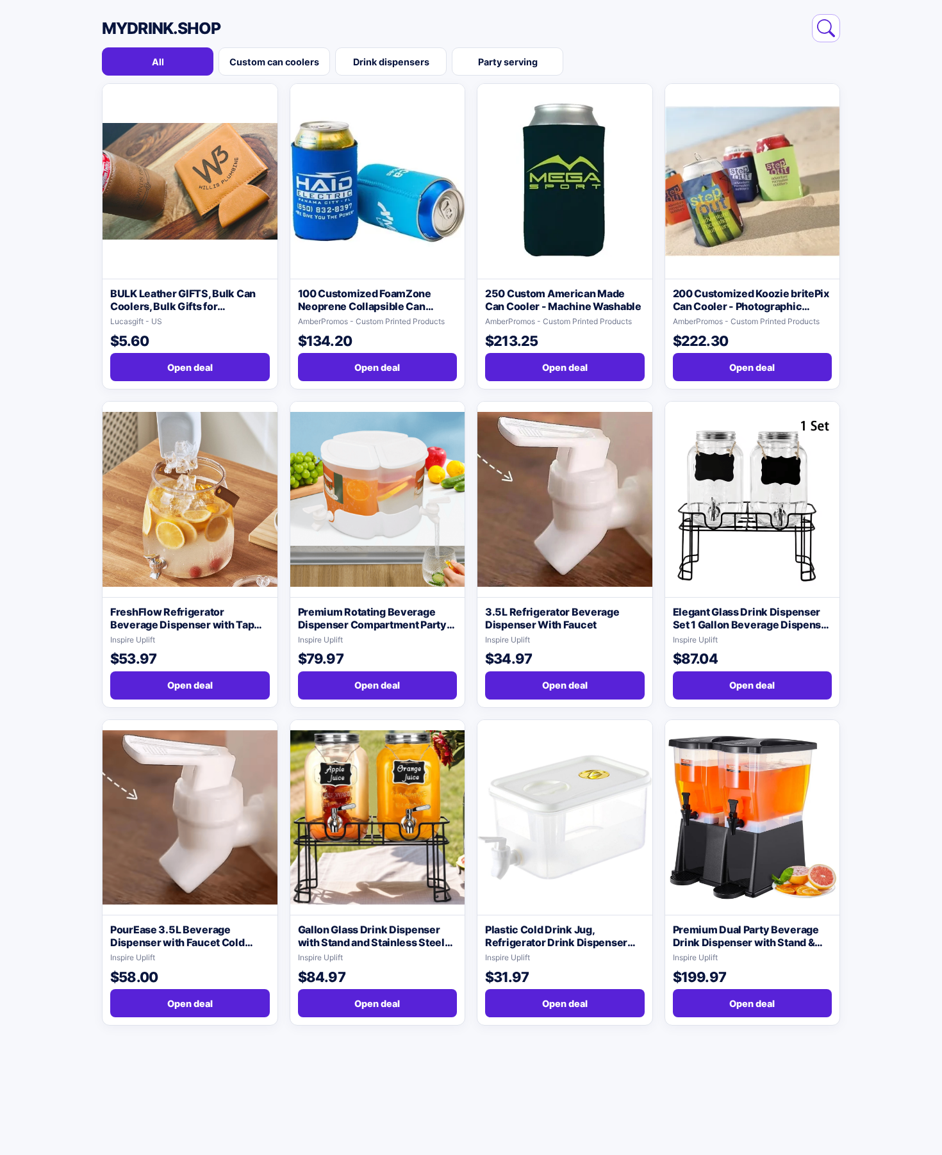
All (158, 61)
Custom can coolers (274, 61)
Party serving (508, 61)
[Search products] (826, 28)
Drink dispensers (391, 61)
